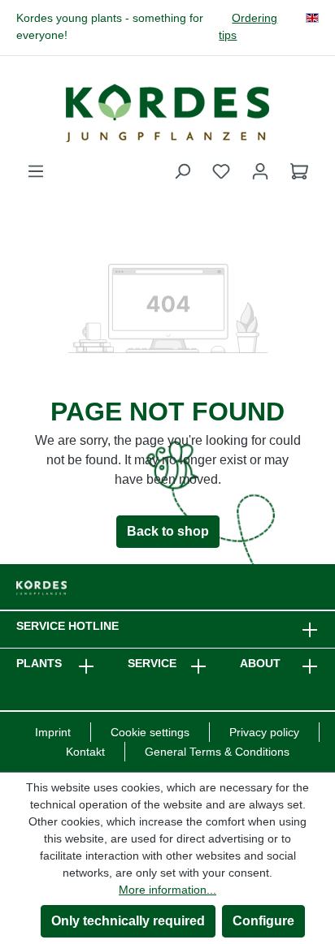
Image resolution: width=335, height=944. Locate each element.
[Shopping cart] (299, 171)
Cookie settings (150, 732)
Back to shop (168, 531)
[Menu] (35, 171)
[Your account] (260, 171)
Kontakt (85, 751)
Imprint (53, 732)
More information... (167, 889)
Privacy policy (264, 732)
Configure (263, 921)
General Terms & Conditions (217, 751)
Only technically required (128, 921)
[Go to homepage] (167, 113)
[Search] (182, 171)
